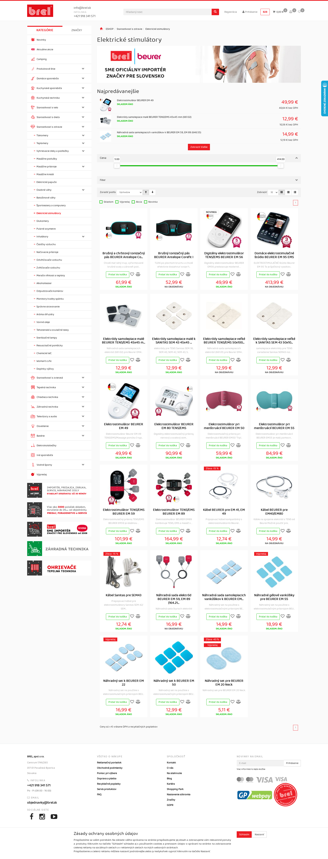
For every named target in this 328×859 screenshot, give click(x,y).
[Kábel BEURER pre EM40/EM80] (274, 486)
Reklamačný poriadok (109, 763)
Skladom (108, 202)
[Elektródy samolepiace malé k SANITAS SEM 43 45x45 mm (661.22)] (174, 316)
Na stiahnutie (174, 773)
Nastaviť (259, 834)
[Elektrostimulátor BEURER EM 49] (124, 401)
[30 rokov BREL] (59, 490)
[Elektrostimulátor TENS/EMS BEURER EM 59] (123, 486)
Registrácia (230, 12)
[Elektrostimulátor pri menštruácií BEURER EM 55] (274, 401)
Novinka (153, 202)
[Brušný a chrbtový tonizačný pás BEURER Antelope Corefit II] (124, 230)
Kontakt (171, 763)
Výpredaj (125, 202)
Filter (103, 180)
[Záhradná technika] (59, 548)
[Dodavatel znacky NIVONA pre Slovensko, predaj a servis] (59, 529)
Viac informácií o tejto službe (251, 769)
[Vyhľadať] (215, 12)
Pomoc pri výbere (107, 773)
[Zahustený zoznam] (295, 192)
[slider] (117, 165)
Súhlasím (244, 834)
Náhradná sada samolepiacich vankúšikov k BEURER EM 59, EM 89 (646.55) (159, 132)
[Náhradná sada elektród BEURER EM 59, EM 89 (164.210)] (174, 572)
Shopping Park (175, 789)
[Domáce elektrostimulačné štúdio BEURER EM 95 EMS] (274, 230)
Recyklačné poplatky (109, 784)
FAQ (99, 794)
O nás (170, 768)
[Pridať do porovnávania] (138, 275)
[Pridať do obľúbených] (132, 275)
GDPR (170, 805)
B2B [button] (265, 12)
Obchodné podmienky (109, 768)
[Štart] (101, 29)
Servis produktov (106, 789)
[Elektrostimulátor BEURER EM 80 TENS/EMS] (174, 401)
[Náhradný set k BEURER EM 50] (174, 657)
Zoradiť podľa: (108, 192)
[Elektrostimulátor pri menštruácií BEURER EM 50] (224, 401)
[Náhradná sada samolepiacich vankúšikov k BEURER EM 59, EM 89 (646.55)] (224, 572)
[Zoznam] (288, 192)
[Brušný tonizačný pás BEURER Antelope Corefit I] (174, 230)
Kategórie (44, 30)
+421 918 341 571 (84, 16)
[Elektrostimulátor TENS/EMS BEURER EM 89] (174, 486)
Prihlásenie (250, 12)
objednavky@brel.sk (42, 802)
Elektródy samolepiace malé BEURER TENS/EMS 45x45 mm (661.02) (154, 117)
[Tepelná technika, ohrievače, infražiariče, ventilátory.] (59, 568)
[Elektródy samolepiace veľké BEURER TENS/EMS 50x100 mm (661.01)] (224, 316)
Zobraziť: (262, 192)
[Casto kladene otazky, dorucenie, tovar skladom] (59, 509)
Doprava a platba (106, 778)
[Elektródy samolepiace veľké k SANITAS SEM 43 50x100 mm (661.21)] (274, 316)
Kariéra (171, 784)
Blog (169, 778)
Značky (76, 30)
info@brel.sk (82, 7)
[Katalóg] (282, 192)
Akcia (139, 202)
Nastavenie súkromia (178, 794)
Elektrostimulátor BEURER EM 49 (135, 100)
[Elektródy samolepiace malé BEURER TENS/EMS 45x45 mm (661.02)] (124, 316)
